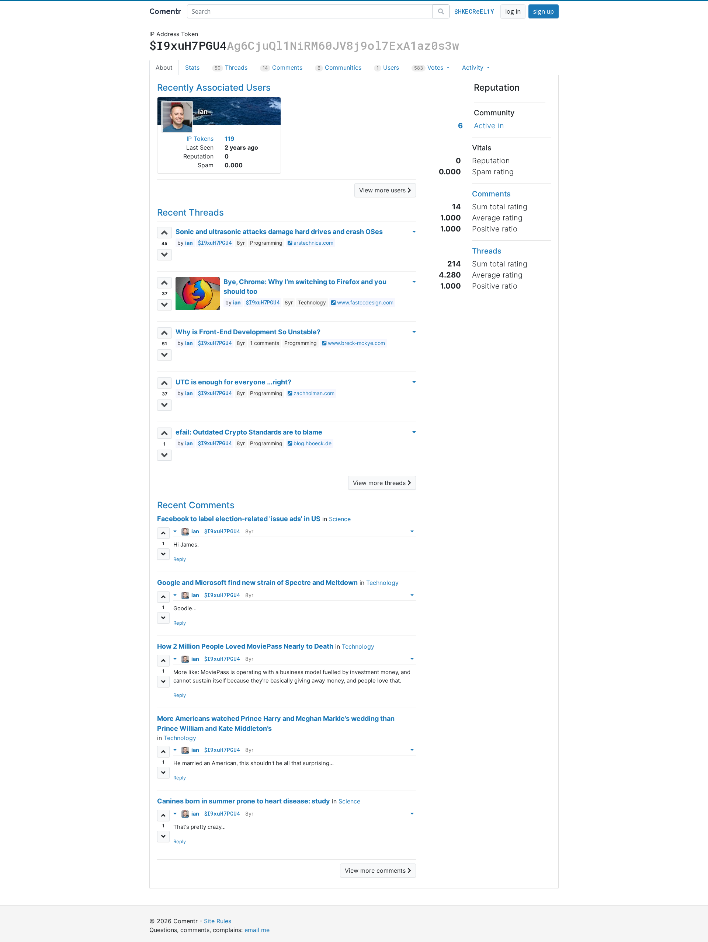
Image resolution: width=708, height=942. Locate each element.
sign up (543, 11)
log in (513, 11)
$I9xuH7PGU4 (215, 242)
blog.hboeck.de (312, 443)
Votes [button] (429, 67)
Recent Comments (196, 505)
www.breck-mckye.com (355, 343)
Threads (231, 67)
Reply (179, 559)
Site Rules (217, 921)
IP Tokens (200, 138)
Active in (489, 125)
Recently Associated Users (214, 87)
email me (257, 930)
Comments (282, 67)
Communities (339, 67)
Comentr (165, 11)
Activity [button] (473, 67)
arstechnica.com (312, 243)
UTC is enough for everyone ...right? (233, 382)
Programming (266, 243)
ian (203, 111)
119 (230, 138)
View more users (383, 190)
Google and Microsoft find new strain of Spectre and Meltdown (257, 582)
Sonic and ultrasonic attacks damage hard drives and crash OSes (279, 232)
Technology (312, 302)
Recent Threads (190, 212)
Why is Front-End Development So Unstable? (248, 332)
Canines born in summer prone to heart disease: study (243, 801)
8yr (241, 243)
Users (387, 67)
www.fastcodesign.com (364, 302)
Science (340, 519)
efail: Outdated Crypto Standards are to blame (249, 432)
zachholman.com (313, 393)
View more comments (376, 870)
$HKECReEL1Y (474, 11)
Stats (192, 67)
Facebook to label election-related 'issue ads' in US (238, 519)
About (164, 67)
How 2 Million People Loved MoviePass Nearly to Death (245, 646)
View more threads (380, 482)
